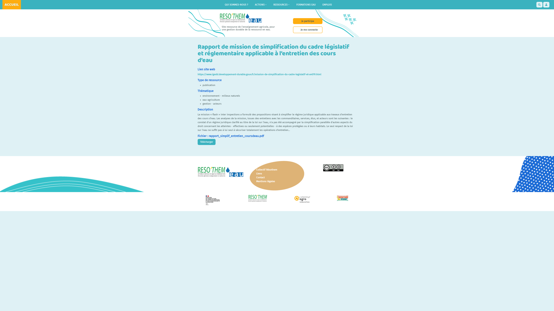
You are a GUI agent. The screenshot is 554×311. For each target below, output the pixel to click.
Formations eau (306, 4)
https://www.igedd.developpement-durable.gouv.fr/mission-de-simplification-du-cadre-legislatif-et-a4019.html (259, 74)
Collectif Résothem (266, 169)
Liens (259, 173)
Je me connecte (309, 29)
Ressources (280, 4)
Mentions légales (265, 181)
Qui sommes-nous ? (236, 4)
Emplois (327, 4)
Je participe (307, 21)
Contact (260, 177)
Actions (260, 4)
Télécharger (206, 141)
